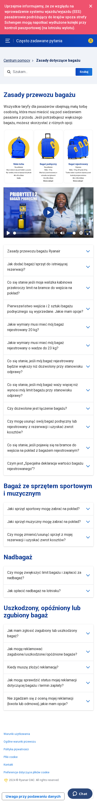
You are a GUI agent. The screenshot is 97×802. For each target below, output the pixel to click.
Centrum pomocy (17, 60)
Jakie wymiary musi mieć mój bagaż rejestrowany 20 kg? (35, 327)
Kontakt (8, 764)
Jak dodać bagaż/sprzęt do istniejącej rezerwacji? (37, 267)
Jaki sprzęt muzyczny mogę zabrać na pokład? (44, 522)
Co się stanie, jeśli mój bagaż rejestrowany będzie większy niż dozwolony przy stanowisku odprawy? (45, 366)
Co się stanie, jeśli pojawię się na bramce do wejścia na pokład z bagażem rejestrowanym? (43, 448)
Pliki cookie (11, 757)
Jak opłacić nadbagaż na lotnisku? (34, 591)
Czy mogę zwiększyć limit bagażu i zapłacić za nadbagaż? (44, 575)
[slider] (30, 233)
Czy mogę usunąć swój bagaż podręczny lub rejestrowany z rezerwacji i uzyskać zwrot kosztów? (42, 426)
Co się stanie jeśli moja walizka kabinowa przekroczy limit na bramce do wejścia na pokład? (39, 287)
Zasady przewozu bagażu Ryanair (33, 251)
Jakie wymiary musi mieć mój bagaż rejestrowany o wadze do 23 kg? (35, 345)
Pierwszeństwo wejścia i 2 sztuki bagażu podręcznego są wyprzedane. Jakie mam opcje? (45, 309)
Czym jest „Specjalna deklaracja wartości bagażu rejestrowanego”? (45, 466)
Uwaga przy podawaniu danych (33, 796)
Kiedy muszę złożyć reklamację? (32, 667)
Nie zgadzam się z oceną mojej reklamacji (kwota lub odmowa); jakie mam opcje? (40, 701)
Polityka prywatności (16, 749)
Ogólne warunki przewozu (20, 741)
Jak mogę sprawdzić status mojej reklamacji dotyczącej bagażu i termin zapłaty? (42, 683)
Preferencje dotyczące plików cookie (26, 772)
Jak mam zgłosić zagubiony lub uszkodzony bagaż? (42, 633)
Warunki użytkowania (17, 734)
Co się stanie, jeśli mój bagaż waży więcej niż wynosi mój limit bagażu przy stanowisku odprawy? (42, 390)
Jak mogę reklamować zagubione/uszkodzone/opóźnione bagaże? (42, 651)
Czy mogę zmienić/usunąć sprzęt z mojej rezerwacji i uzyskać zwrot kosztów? (39, 537)
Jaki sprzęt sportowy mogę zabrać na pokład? (43, 509)
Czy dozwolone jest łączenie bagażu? (37, 408)
